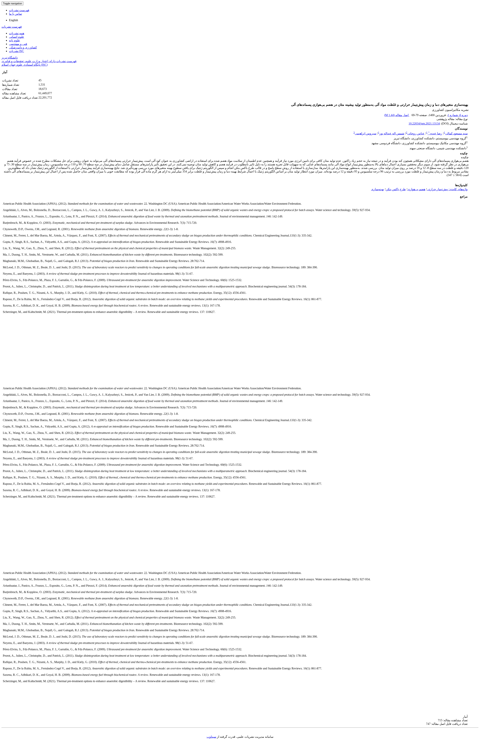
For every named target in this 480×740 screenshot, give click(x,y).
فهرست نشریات (19, 10)
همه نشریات (16, 33)
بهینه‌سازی (377, 189)
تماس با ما (15, 13)
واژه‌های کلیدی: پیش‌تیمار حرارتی (447, 189)
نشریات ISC (16, 51)
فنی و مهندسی (18, 44)
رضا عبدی (435, 133)
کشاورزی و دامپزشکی (23, 47)
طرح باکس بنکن (396, 189)
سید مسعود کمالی (456, 133)
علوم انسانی (16, 36)
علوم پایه (14, 40)
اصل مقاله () (396, 115)
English (13, 20)
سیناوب (211, 736)
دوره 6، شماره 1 (458, 115)
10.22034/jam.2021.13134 (424, 123)
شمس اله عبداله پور (391, 133)
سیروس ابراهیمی (365, 133)
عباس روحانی (415, 133)
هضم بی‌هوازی (416, 189)
